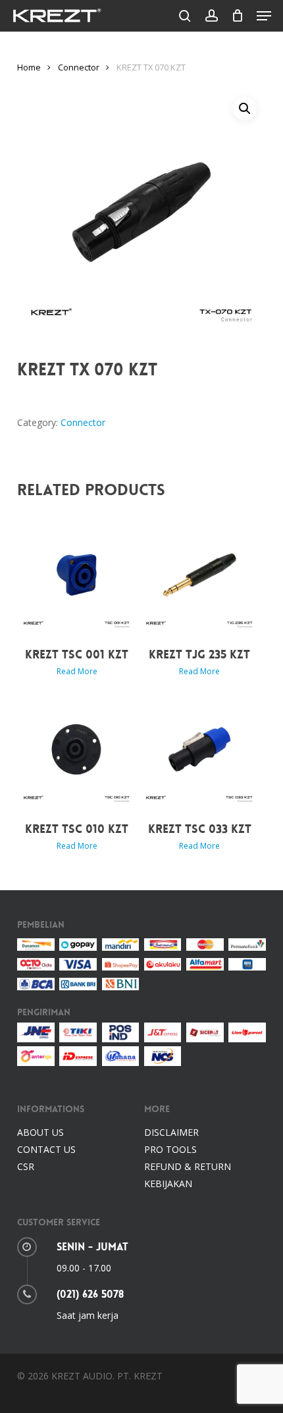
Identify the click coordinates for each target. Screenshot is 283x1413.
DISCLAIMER (171, 1132)
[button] (264, 15)
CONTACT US (46, 1149)
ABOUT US (40, 1132)
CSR (25, 1166)
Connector (78, 67)
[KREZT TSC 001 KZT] (77, 575)
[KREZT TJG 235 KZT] (199, 575)
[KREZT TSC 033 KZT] (199, 749)
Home (29, 67)
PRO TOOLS (170, 1149)
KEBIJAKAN (168, 1183)
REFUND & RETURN (187, 1166)
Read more (77, 672)
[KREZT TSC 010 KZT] (77, 749)
